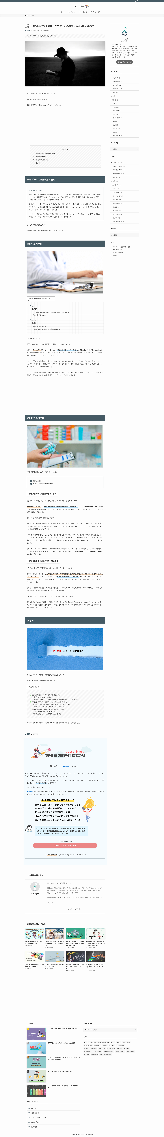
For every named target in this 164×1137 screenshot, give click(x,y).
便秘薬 (115, 103)
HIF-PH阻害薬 (88, 1045)
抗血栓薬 (115, 114)
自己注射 (86, 1055)
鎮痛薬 (115, 132)
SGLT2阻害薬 (120, 1045)
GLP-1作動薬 (126, 1042)
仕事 (28, 30)
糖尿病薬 (115, 125)
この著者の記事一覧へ (75, 909)
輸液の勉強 (94, 1055)
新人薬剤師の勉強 (109, 1051)
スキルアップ (116, 78)
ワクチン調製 (111, 1048)
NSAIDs (105, 1045)
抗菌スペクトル (88, 1051)
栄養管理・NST (117, 85)
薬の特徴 (115, 100)
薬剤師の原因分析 (42, 160)
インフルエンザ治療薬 (90, 1048)
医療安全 (35, 734)
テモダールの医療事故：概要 (45, 153)
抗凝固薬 (126, 1048)
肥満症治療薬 (130, 1051)
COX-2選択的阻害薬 (103, 1042)
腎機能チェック (117, 89)
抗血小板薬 (98, 1051)
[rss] (135, 1)
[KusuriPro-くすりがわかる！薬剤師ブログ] (82, 6)
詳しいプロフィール (124, 62)
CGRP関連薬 (92, 1042)
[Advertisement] (65, 126)
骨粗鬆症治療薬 (117, 136)
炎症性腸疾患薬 (117, 118)
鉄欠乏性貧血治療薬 (105, 1055)
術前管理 (115, 92)
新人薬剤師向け (120, 1051)
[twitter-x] (52, 903)
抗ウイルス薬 (117, 111)
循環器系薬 (116, 107)
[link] (49, 903)
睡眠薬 (115, 121)
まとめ (38, 163)
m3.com (66, 766)
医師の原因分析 (41, 156)
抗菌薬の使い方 (117, 81)
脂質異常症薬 (117, 128)
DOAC (118, 1042)
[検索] (137, 1)
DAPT (113, 1042)
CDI (85, 1042)
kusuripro (35, 894)
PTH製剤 (111, 1045)
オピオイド (102, 1048)
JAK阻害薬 (97, 1045)
